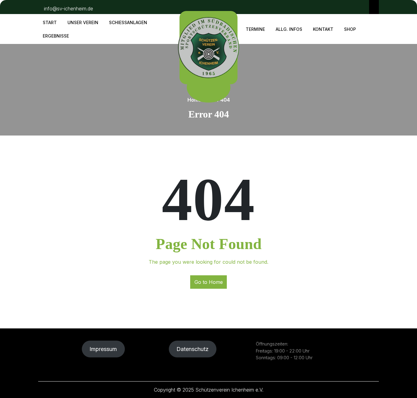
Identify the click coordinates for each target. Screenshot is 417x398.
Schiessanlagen (128, 22)
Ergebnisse (56, 35)
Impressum (103, 349)
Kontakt (323, 29)
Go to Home (208, 282)
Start (50, 22)
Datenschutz (192, 349)
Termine (255, 29)
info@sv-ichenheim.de (68, 8)
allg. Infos (289, 29)
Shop (350, 29)
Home (194, 100)
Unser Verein (82, 22)
